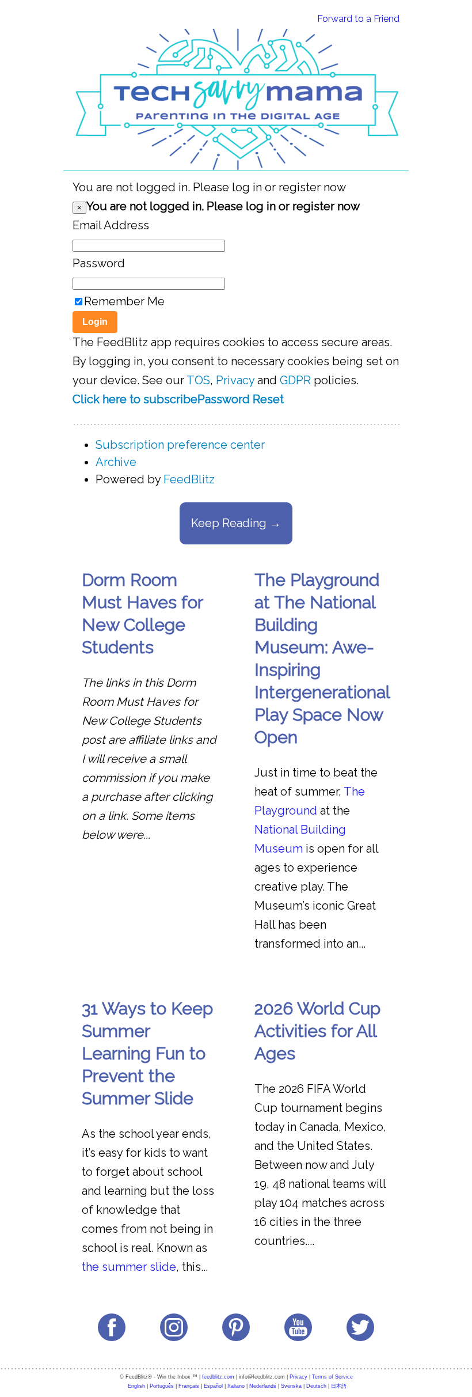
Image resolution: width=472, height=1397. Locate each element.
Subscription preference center (180, 445)
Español (213, 1386)
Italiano (236, 1386)
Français (188, 1386)
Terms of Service (332, 1377)
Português (162, 1386)
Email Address (111, 225)
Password (99, 263)
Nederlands (262, 1386)
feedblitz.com (218, 1377)
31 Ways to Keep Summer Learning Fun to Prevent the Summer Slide (147, 1053)
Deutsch (316, 1386)
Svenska (291, 1386)
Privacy (235, 380)
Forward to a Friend (358, 18)
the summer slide (129, 1267)
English (136, 1386)
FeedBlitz (189, 479)
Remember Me (124, 301)
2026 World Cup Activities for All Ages (317, 1030)
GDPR (295, 380)
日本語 (339, 1386)
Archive (116, 462)
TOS (198, 380)
